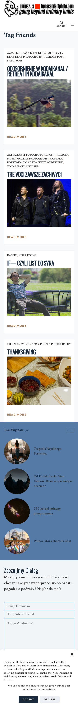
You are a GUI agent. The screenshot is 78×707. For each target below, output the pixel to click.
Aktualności (16, 155)
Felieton (39, 53)
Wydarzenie (55, 162)
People (45, 344)
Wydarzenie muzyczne (23, 167)
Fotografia (54, 53)
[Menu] (72, 24)
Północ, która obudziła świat (52, 541)
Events (25, 344)
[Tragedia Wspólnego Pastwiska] (17, 451)
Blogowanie (23, 53)
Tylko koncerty (34, 162)
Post (60, 57)
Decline (50, 699)
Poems (31, 255)
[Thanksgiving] (39, 381)
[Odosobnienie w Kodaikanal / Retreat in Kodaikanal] (39, 103)
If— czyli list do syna (30, 263)
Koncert (50, 155)
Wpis (19, 61)
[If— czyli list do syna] (39, 292)
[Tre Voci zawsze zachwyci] (39, 203)
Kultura (62, 155)
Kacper (12, 255)
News (22, 255)
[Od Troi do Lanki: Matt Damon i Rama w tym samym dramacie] (17, 481)
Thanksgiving (21, 352)
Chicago (13, 344)
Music (11, 159)
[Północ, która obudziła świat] (17, 541)
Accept (28, 699)
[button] (72, 654)
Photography (33, 57)
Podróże (50, 57)
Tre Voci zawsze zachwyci (34, 174)
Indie (10, 57)
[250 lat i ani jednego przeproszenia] (17, 511)
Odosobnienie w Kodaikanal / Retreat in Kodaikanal (37, 71)
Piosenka (56, 159)
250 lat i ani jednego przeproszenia (47, 511)
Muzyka (22, 159)
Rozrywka (14, 162)
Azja (10, 53)
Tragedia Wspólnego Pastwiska (48, 451)
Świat (11, 61)
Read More (16, 138)
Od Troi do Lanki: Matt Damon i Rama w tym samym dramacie (53, 481)
